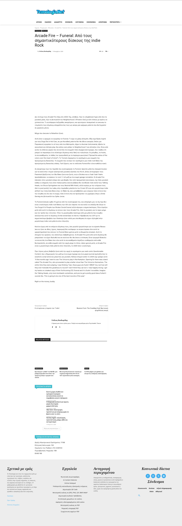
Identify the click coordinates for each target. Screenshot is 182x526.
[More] (73, 57)
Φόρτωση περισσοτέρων (51, 428)
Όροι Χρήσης (11, 500)
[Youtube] (164, 476)
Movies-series (38, 368)
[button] (139, 495)
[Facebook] (53, 57)
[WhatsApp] (68, 57)
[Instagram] (56, 326)
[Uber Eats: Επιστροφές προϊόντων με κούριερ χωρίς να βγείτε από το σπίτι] (40, 412)
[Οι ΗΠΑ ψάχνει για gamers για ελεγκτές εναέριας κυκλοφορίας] (95, 352)
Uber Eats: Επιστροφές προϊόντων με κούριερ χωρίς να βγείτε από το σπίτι (57, 412)
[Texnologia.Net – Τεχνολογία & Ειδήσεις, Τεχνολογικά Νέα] (51, 12)
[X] (58, 57)
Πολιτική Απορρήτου (13, 505)
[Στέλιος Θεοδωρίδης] (36, 51)
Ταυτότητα (10, 496)
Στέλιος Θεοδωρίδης (45, 51)
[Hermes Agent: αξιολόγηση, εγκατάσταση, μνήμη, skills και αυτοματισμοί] (40, 420)
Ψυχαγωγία (43, 28)
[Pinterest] (63, 57)
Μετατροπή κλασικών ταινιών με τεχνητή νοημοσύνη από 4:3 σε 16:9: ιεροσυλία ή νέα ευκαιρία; (71, 373)
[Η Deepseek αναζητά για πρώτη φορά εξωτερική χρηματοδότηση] (40, 404)
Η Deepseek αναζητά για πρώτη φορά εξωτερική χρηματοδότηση (57, 404)
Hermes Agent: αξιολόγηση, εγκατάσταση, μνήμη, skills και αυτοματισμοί (57, 420)
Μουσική (50, 28)
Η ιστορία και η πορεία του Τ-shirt (47, 308)
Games (87, 368)
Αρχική (37, 28)
